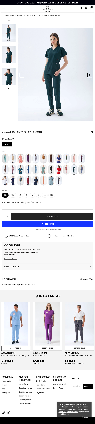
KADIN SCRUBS (8, 15)
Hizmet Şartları (25, 400)
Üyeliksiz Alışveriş (59, 384)
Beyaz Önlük (41, 393)
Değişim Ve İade (25, 392)
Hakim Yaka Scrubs (43, 389)
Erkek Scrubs (41, 381)
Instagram (6, 393)
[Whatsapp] (8, 412)
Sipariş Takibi (58, 388)
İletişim (5, 385)
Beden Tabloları (25, 396)
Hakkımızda (6, 381)
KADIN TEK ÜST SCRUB (26, 15)
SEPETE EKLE (52, 216)
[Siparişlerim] (86, 8)
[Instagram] (3, 412)
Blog (3, 389)
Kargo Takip (23, 384)
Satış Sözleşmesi (25, 388)
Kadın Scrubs (41, 385)
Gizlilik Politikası (25, 404)
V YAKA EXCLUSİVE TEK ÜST (50, 15)
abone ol (87, 386)
